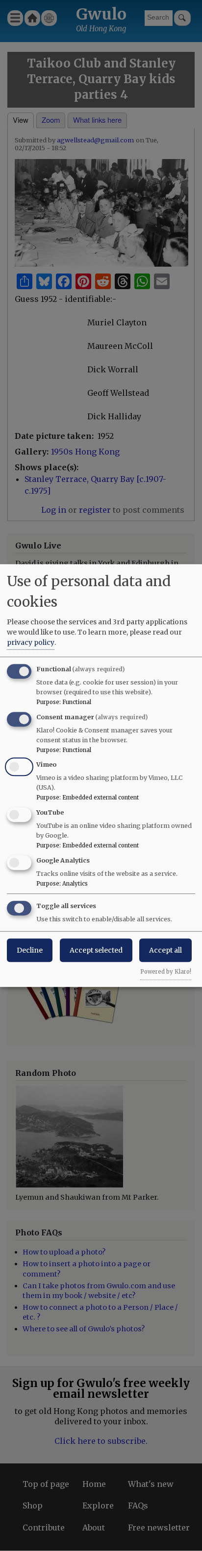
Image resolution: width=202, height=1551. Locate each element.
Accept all (165, 950)
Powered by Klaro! (165, 971)
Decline (30, 950)
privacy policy (30, 642)
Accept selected (96, 950)
